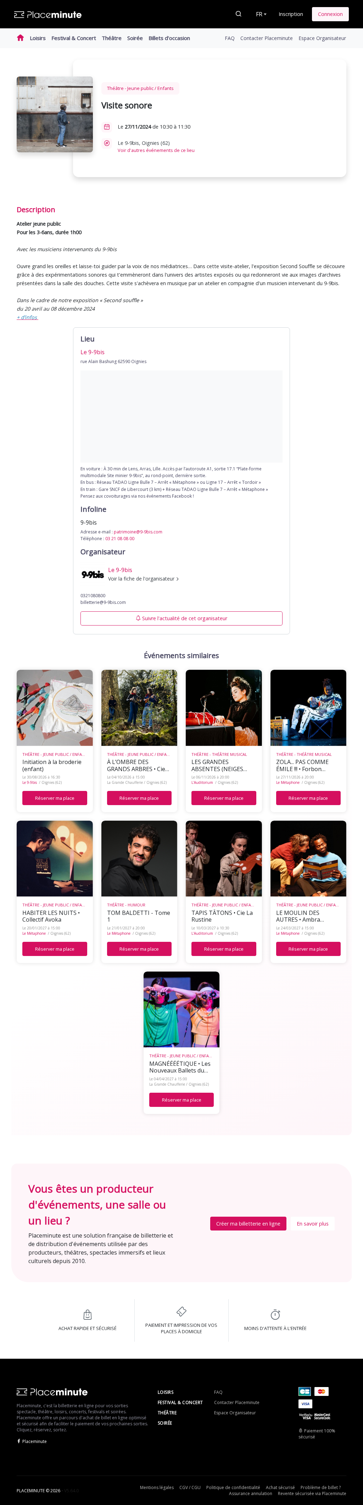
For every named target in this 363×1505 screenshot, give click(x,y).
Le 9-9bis (29, 782)
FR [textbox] (259, 14)
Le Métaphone (288, 782)
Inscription (291, 14)
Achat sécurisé (280, 1487)
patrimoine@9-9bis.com (138, 532)
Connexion (330, 14)
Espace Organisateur (322, 38)
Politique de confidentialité (233, 1487)
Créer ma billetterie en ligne (248, 1223)
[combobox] (260, 14)
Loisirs (38, 37)
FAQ (230, 38)
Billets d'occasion (169, 37)
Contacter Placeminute (266, 38)
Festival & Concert (73, 37)
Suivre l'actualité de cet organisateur (184, 618)
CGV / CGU (190, 1487)
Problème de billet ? (321, 1487)
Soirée (135, 37)
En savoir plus (313, 1223)
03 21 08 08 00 (119, 539)
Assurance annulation (250, 1493)
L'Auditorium (202, 782)
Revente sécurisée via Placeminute (312, 1493)
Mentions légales (157, 1487)
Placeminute (34, 1441)
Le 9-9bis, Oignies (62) (156, 147)
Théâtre (112, 37)
